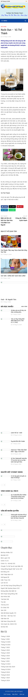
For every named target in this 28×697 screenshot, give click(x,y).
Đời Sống (4, 572)
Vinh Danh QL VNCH (9, 491)
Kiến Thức (4, 580)
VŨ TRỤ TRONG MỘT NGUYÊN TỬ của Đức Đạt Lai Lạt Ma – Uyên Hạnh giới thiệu (19, 460)
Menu (5, 20)
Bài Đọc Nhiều (7, 306)
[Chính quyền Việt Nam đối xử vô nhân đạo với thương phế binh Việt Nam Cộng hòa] (5, 515)
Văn (2, 610)
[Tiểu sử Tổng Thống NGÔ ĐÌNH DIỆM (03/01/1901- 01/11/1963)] (5, 319)
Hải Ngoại (4, 577)
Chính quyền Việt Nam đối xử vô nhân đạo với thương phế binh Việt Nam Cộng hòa (19, 516)
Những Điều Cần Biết (7, 591)
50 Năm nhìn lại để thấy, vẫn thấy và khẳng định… (18, 311)
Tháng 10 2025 (5, 644)
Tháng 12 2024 (5, 664)
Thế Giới (3, 599)
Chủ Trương (7, 694)
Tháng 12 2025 (5, 642)
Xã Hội (3, 627)
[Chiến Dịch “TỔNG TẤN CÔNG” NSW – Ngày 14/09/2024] (5, 450)
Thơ (2, 602)
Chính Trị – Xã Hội (6, 563)
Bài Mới (3, 555)
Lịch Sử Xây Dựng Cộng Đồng (10, 585)
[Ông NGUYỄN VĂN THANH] (5, 441)
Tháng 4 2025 (5, 653)
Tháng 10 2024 (5, 669)
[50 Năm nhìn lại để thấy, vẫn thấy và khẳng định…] (5, 310)
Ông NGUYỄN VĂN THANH (18, 441)
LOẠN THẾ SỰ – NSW (16, 433)
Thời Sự (3, 605)
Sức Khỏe (3, 26)
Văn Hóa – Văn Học (7, 616)
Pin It (20, 206)
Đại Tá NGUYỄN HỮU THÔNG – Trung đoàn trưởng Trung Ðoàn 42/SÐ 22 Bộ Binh (19, 496)
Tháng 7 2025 (5, 647)
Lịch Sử (3, 583)
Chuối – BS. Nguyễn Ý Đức (8, 299)
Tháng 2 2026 (5, 636)
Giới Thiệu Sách (6, 574)
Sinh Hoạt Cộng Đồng (8, 594)
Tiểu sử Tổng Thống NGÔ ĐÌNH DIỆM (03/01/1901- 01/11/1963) (17, 320)
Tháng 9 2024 (5, 672)
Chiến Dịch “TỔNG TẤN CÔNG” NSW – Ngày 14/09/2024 (19, 450)
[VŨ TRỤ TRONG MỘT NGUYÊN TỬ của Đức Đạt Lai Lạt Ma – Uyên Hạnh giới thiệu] (5, 458)
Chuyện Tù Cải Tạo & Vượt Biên (11, 566)
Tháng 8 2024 (5, 675)
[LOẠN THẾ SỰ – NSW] (5, 433)
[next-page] (4, 485)
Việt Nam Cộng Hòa (7, 621)
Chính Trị (4, 561)
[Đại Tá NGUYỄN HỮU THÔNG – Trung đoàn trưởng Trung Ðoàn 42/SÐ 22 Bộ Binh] (5, 495)
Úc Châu (3, 607)
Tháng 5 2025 (5, 650)
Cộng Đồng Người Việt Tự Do (10, 569)
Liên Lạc (22, 694)
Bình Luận (4, 558)
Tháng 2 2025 (5, 658)
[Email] (26, 1)
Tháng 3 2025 (5, 655)
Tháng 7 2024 (5, 677)
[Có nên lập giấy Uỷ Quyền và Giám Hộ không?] (5, 476)
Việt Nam (4, 618)
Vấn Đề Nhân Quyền (10, 511)
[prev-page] (2, 485)
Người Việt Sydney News (12, 472)
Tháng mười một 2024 (8, 666)
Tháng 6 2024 (5, 680)
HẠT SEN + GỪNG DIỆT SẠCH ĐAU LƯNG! (13, 276)
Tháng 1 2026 (5, 639)
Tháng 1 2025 (5, 661)
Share (5, 206)
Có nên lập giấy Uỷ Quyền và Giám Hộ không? (18, 476)
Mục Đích (15, 694)
